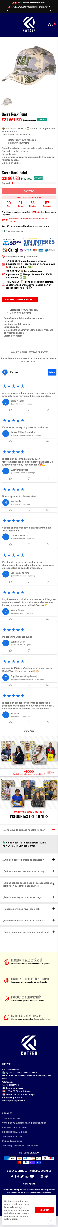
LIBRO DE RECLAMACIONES (15, 1132)
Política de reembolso (12, 1140)
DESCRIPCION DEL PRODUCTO (20, 299)
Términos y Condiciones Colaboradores (20, 1145)
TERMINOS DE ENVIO (11, 1118)
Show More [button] (29, 731)
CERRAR (44, 1209)
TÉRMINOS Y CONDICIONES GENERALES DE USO (24, 1123)
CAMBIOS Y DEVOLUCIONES (15, 1127)
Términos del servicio (12, 1136)
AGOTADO (29, 191)
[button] (29, 395)
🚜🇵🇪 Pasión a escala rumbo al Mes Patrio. (29, 3)
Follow (52, 372)
